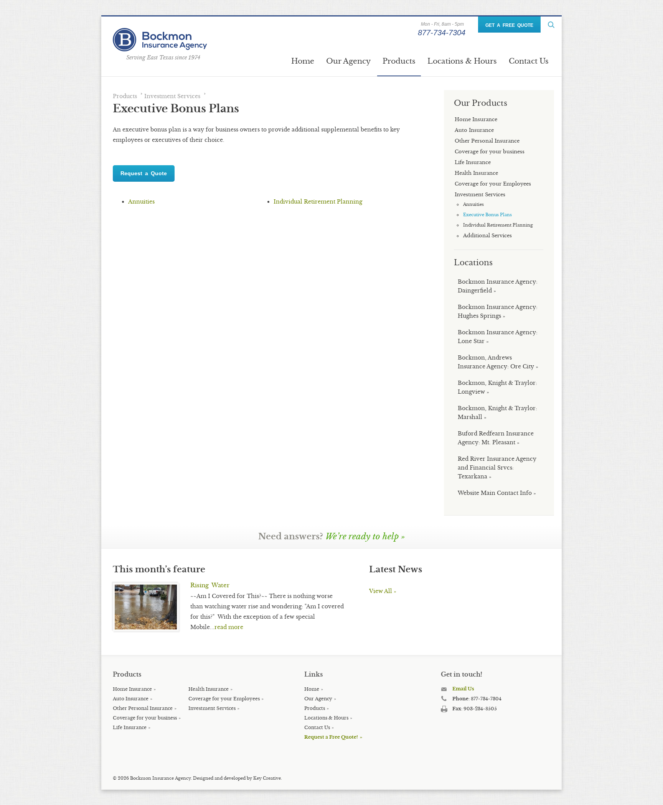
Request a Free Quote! (331, 737)
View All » (382, 591)
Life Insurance (130, 727)
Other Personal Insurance (143, 708)
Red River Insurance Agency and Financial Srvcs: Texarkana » (497, 467)
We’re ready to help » (365, 536)
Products (399, 61)
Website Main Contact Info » (497, 493)
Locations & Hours (462, 61)
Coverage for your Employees (224, 699)
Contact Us (529, 61)
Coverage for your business (145, 718)
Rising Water (209, 585)
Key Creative (267, 778)
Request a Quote (143, 173)
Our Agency (348, 61)
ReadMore (551, 24)
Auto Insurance (130, 699)
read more (228, 627)
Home (302, 61)
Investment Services (172, 96)
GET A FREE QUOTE (509, 25)
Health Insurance (208, 689)
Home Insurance (132, 689)
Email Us (463, 689)
